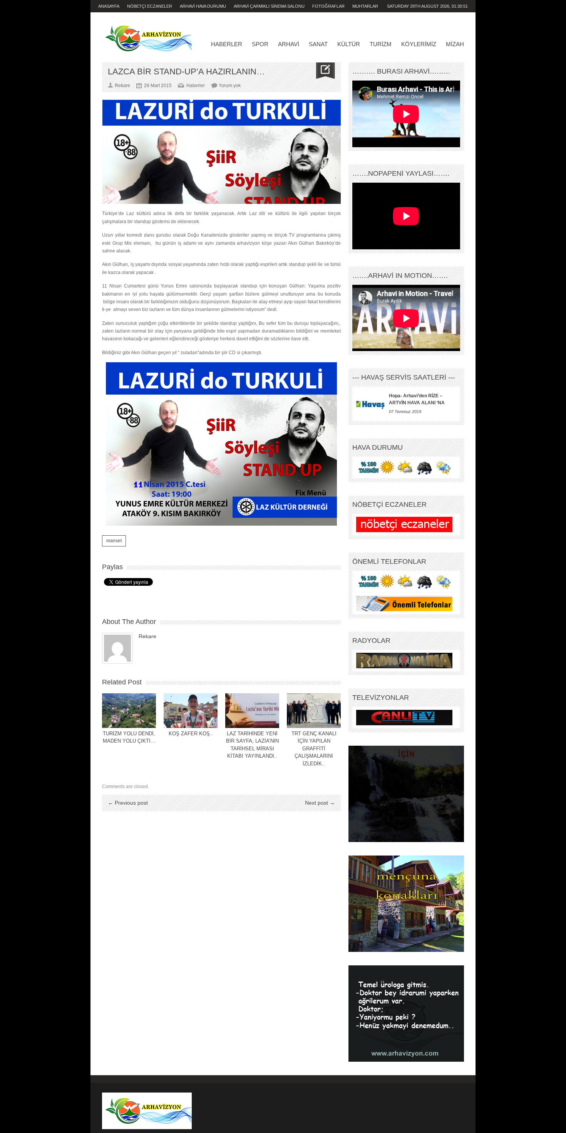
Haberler (226, 44)
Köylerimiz (418, 44)
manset (114, 540)
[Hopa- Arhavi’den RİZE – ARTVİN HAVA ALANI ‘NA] (370, 403)
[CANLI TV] (404, 717)
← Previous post (128, 803)
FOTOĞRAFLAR (328, 6)
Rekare (147, 636)
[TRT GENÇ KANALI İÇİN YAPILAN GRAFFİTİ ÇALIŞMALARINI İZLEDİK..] (314, 710)
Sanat (318, 44)
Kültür (348, 44)
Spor (260, 44)
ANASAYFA (108, 6)
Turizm (381, 44)
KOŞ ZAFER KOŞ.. (191, 733)
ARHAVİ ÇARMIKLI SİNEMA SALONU (269, 6)
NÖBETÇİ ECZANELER (149, 6)
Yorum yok (230, 85)
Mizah (455, 44)
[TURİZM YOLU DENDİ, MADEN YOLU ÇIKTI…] (129, 710)
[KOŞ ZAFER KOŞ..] (191, 710)
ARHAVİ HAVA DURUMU (203, 6)
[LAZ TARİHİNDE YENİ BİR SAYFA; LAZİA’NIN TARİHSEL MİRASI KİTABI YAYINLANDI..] (252, 710)
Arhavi (288, 44)
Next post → (320, 803)
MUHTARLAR (365, 6)
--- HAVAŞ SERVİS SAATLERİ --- (403, 377)
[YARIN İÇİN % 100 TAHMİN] (404, 467)
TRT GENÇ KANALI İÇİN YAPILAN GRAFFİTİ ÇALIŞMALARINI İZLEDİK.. (314, 749)
